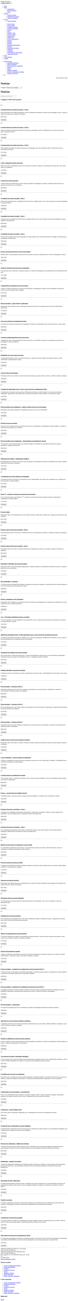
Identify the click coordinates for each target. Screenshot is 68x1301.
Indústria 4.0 (10, 37)
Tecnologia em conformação (14, 52)
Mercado (9, 40)
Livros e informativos (12, 39)
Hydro (9, 69)
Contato (6, 58)
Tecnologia (10, 51)
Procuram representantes (13, 45)
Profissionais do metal (13, 48)
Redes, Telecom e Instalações (15, 66)
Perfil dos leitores (11, 10)
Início (5, 6)
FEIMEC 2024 (11, 33)
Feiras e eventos (11, 34)
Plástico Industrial (12, 64)
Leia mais (3, 119)
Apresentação (10, 9)
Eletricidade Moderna (13, 63)
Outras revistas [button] (8, 61)
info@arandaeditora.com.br (8, 1259)
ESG (8, 31)
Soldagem (10, 49)
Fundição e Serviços (12, 73)
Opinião (9, 42)
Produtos (9, 46)
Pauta (8, 12)
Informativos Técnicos (13, 16)
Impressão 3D (11, 36)
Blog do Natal (11, 24)
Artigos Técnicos (11, 15)
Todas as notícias (11, 21)
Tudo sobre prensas (12, 54)
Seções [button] (6, 19)
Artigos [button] (6, 13)
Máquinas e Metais (12, 70)
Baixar (2, 1299)
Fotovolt (9, 67)
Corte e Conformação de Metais (15, 72)
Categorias (3, 87)
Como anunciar (8, 57)
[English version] (4, 75)
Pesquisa (9, 43)
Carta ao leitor (11, 25)
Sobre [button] (5, 7)
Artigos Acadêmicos (12, 18)
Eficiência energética (12, 28)
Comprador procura (12, 27)
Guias (5, 55)
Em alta (9, 30)
